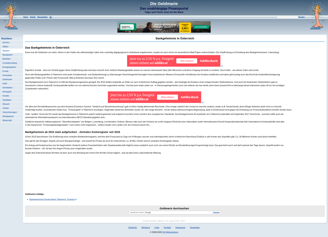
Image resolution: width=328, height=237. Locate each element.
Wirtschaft (7, 120)
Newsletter (42, 17)
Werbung (145, 227)
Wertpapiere (8, 116)
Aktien (5, 47)
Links (156, 227)
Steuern (6, 104)
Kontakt (167, 227)
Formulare (7, 75)
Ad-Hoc (6, 42)
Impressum (180, 227)
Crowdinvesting (10, 63)
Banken (6, 51)
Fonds (5, 71)
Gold (5, 83)
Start (25, 17)
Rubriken (6, 38)
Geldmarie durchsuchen (174, 208)
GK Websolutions (170, 232)
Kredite (6, 96)
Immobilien (8, 88)
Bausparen (8, 55)
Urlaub (6, 108)
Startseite (132, 227)
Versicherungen (10, 112)
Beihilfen (7, 59)
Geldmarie (7, 79)
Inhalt (32, 17)
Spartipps (7, 100)
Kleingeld (7, 92)
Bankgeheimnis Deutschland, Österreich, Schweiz (52, 199)
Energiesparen (9, 67)
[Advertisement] (305, 87)
